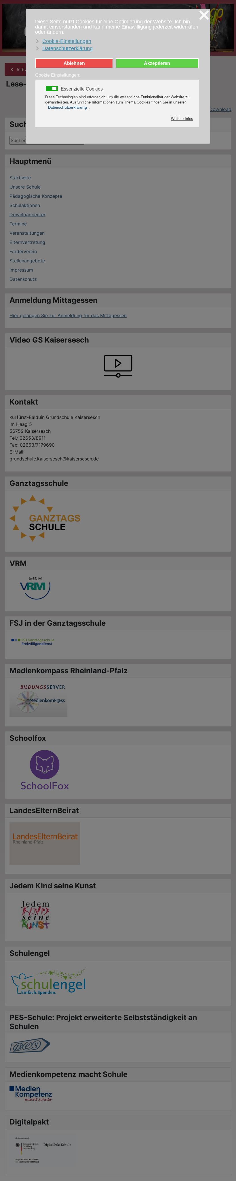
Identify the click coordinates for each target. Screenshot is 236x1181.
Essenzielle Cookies (82, 88)
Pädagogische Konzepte (35, 196)
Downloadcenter (27, 214)
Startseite (20, 177)
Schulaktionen (24, 205)
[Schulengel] (48, 980)
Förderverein (23, 251)
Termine (18, 224)
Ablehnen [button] (74, 63)
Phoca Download (212, 109)
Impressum (21, 270)
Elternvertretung (27, 242)
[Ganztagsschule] (45, 518)
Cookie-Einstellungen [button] (66, 41)
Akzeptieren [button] (157, 63)
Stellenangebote (27, 261)
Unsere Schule (25, 187)
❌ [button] (204, 15)
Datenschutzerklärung (67, 107)
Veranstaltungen (27, 233)
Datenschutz (23, 279)
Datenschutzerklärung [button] (67, 48)
